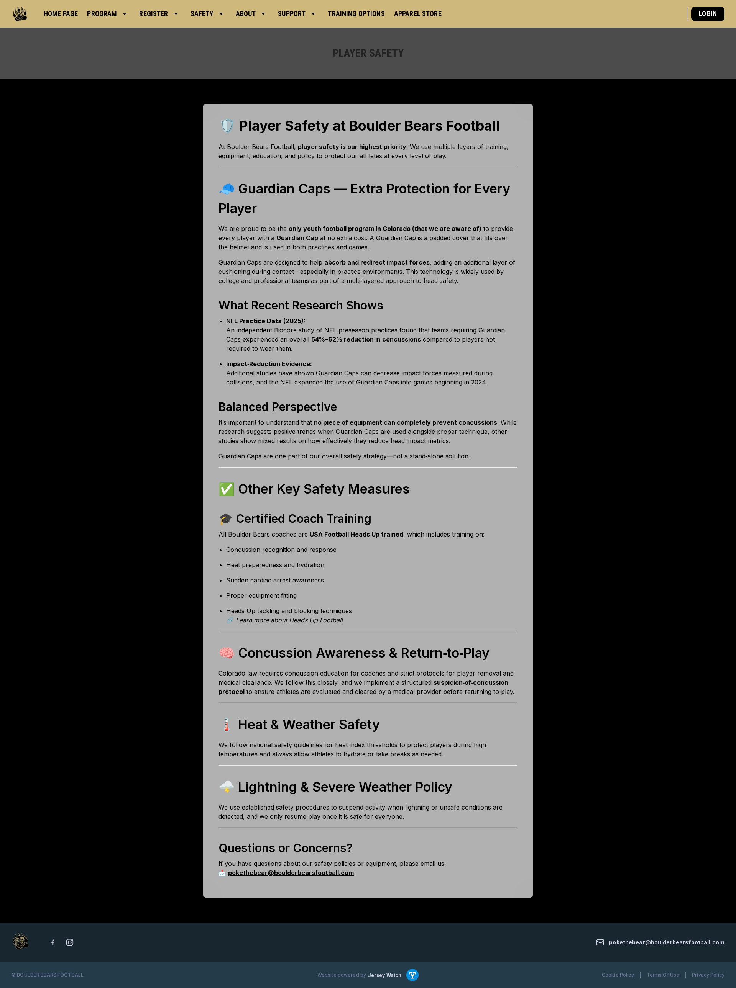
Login (708, 14)
